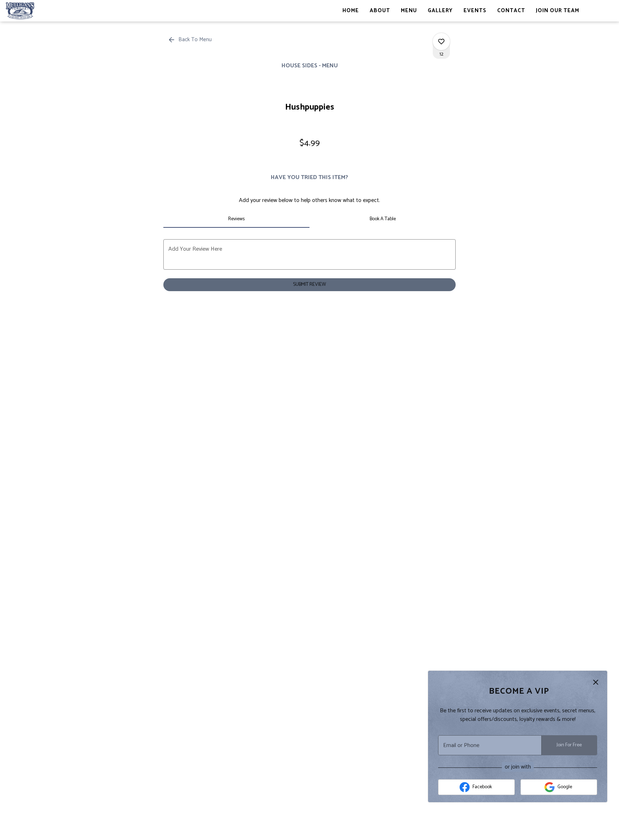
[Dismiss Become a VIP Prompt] (595, 682)
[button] (190, 40)
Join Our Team (557, 10)
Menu (409, 10)
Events (475, 10)
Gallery (440, 10)
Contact (511, 10)
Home (350, 10)
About (380, 10)
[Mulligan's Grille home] (38, 11)
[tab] (236, 219)
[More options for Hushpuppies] (441, 41)
